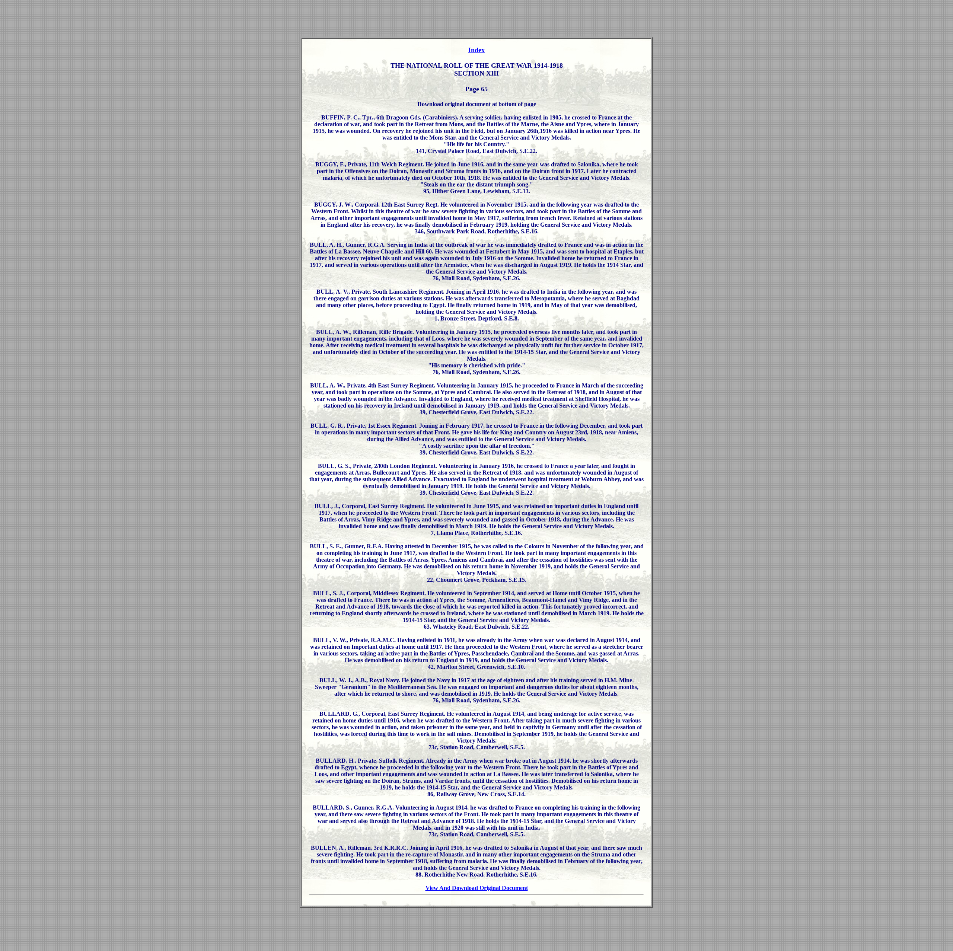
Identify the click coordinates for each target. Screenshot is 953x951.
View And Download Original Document (476, 888)
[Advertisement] (476, 19)
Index (476, 50)
